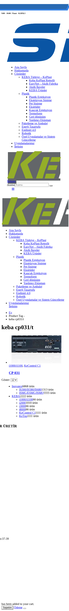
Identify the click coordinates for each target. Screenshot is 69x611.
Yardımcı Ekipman (40, 120)
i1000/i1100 (16, 365)
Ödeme (18, 607)
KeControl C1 (32, 365)
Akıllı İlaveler (37, 87)
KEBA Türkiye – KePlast (37, 77)
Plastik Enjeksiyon (40, 96)
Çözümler (20, 73)
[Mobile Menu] (11, 189)
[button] (11, 185)
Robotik (26, 133)
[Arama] (50, 185)
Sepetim (7, 607)
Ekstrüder (34, 106)
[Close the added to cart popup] (24, 608)
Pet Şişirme (35, 103)
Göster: (6, 379)
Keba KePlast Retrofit (42, 80)
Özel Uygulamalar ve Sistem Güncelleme (38, 138)
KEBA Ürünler (38, 90)
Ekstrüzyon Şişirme (40, 100)
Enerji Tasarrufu (31, 126)
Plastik (25, 93)
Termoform (35, 113)
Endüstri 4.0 (29, 130)
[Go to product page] (38, 349)
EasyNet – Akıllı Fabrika (43, 83)
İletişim (18, 146)
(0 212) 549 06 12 (19, 7)
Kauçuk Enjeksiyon (40, 110)
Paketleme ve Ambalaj (35, 123)
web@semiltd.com (47, 7)
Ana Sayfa (20, 67)
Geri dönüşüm (37, 116)
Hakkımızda (21, 70)
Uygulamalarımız (24, 143)
